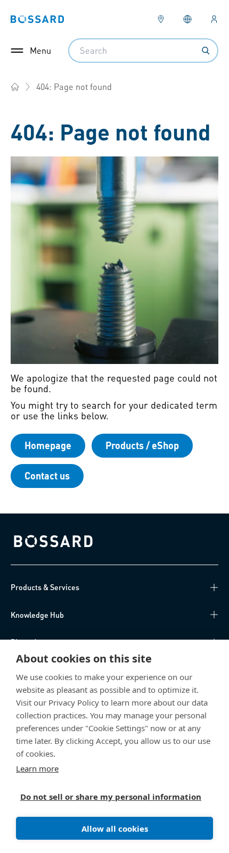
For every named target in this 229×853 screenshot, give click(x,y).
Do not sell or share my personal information (110, 796)
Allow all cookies (114, 828)
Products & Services (45, 587)
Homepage (47, 445)
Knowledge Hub (37, 614)
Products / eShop (142, 445)
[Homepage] (15, 86)
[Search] (205, 50)
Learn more (37, 768)
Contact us (47, 475)
